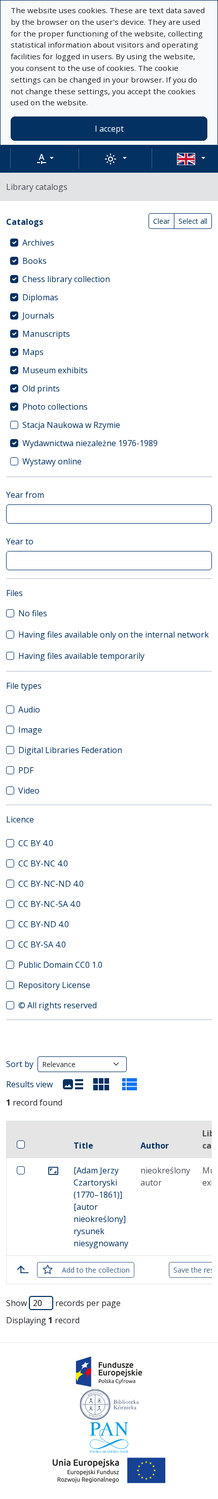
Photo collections (55, 406)
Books (34, 260)
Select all (192, 221)
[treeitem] (109, 242)
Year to (19, 541)
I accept (109, 128)
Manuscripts (46, 333)
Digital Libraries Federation (70, 750)
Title (83, 1145)
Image (30, 729)
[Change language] (191, 158)
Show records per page (63, 1303)
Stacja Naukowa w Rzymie (71, 424)
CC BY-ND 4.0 (43, 924)
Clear (161, 221)
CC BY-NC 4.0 (43, 863)
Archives (38, 242)
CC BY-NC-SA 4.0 (49, 904)
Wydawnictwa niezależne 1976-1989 (90, 443)
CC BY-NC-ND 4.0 (51, 883)
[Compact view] (101, 1084)
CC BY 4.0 (35, 843)
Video (29, 790)
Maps (33, 352)
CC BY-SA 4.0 (42, 944)
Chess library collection (66, 279)
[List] (73, 1084)
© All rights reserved (57, 1005)
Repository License (54, 985)
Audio (29, 709)
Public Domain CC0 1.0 (60, 964)
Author (154, 1145)
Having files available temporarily (81, 655)
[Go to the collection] (53, 1170)
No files (32, 613)
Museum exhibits (55, 370)
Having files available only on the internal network (113, 634)
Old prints (41, 388)
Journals (38, 315)
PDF (25, 770)
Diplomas (40, 297)
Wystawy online (52, 461)
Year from (25, 494)
